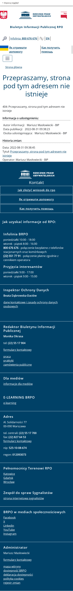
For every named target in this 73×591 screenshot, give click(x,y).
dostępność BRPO (14, 570)
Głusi (41, 38)
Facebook (9, 517)
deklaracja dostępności (18, 574)
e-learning (9, 403)
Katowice (9, 474)
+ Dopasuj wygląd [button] (10, 2)
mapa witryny (12, 566)
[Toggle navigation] (7, 58)
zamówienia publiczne (17, 364)
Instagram (9, 534)
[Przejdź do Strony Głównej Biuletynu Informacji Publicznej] (65, 15)
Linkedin (8, 526)
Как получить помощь (37, 209)
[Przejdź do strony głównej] (36, 15)
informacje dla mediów (18, 384)
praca (7, 356)
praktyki (8, 360)
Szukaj (4, 38)
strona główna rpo (36, 174)
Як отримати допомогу (36, 199)
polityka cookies (13, 579)
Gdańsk (8, 478)
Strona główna (13, 67)
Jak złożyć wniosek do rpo (36, 190)
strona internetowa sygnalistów (23, 498)
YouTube (9, 530)
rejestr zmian (11, 583)
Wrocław (8, 482)
